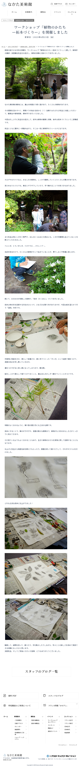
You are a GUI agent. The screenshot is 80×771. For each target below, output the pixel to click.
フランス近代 (68, 720)
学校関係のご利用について (19, 705)
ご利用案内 (18, 720)
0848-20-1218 (7, 760)
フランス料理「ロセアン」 (58, 705)
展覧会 (43, 12)
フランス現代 (68, 723)
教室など (50, 728)
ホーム (14, 12)
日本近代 (67, 726)
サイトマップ (73, 745)
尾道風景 (67, 733)
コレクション (72, 13)
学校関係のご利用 (19, 733)
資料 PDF (12, 695)
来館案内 (28, 12)
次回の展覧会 (35, 720)
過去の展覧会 (35, 723)
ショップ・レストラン (19, 738)
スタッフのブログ (55, 695)
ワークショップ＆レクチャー (52, 721)
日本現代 (67, 729)
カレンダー (72, 4)
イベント (57, 12)
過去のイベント (52, 731)
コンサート (51, 725)
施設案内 (17, 729)
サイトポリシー (63, 745)
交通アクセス (58, 4)
